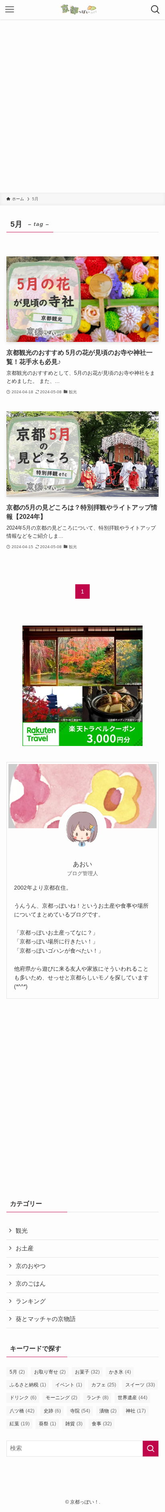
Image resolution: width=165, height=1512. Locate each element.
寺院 (80, 1411)
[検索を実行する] (151, 1449)
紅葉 (20, 1424)
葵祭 (47, 1424)
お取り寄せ (50, 1372)
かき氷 (120, 1372)
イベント (68, 1385)
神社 (136, 1411)
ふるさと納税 (28, 1385)
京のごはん (31, 1283)
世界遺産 (132, 1397)
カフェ (103, 1385)
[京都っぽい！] (82, 9)
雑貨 (73, 1424)
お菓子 (87, 1372)
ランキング (31, 1301)
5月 (17, 1372)
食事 (102, 1424)
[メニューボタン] (9, 9)
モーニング (61, 1397)
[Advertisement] (82, 106)
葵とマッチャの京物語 (46, 1319)
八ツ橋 (22, 1411)
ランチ (98, 1397)
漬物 (108, 1411)
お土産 (25, 1248)
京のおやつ (31, 1266)
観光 (22, 1230)
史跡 (52, 1411)
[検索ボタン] (155, 9)
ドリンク (23, 1397)
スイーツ (140, 1385)
